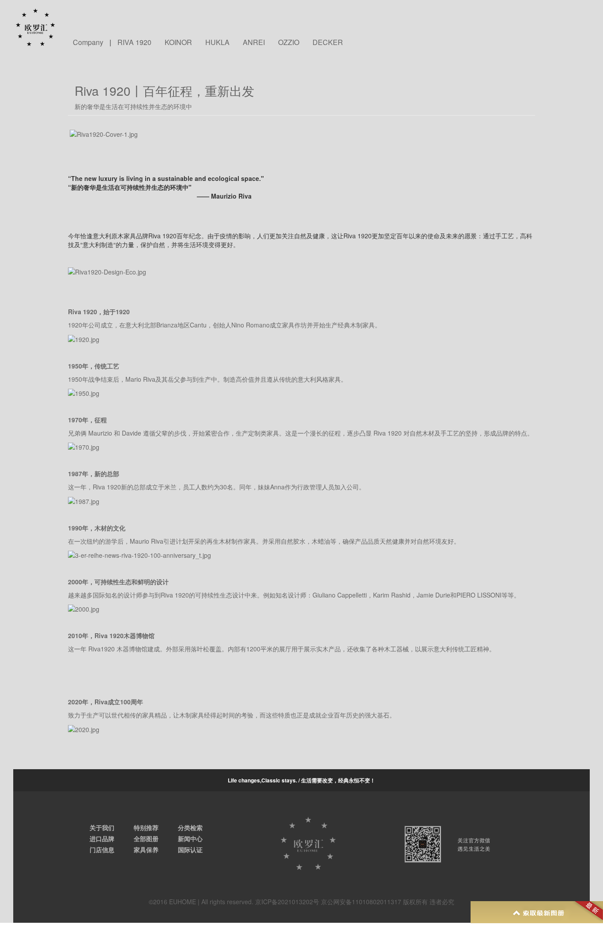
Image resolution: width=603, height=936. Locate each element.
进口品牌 (102, 838)
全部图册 (146, 838)
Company (88, 42)
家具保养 (146, 849)
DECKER (328, 42)
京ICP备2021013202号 (287, 901)
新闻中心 (190, 838)
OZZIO (288, 42)
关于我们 (102, 827)
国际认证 (190, 849)
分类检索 (190, 827)
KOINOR (178, 42)
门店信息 (102, 849)
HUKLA (217, 42)
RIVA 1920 (134, 42)
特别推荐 (146, 827)
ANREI (254, 42)
